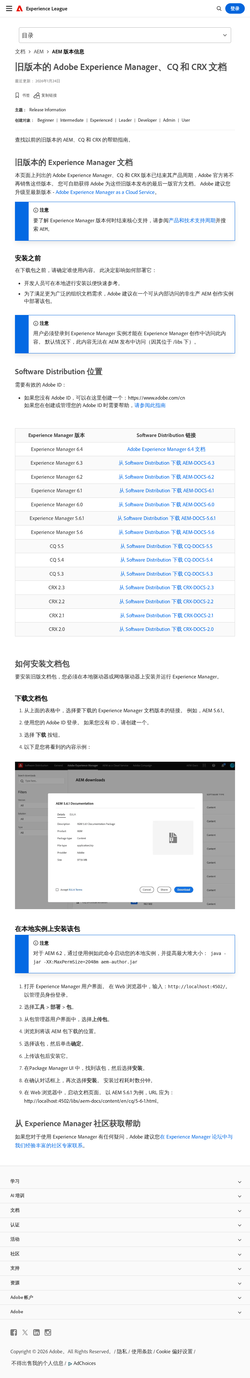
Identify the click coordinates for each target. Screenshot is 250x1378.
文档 (20, 51)
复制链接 (49, 95)
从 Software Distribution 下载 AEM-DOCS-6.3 (166, 462)
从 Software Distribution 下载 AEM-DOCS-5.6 (166, 532)
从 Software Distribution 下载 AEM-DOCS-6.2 (166, 476)
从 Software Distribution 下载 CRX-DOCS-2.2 (166, 601)
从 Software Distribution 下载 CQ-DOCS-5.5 (166, 546)
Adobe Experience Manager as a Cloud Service (105, 192)
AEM (39, 51)
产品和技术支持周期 (192, 220)
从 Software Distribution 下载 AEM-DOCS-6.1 (166, 490)
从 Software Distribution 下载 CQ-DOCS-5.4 (166, 559)
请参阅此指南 (150, 405)
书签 (26, 95)
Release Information (47, 110)
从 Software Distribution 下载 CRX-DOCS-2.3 (166, 587)
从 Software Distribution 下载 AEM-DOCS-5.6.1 (166, 518)
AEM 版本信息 (68, 51)
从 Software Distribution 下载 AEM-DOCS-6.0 (166, 504)
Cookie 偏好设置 (174, 1351)
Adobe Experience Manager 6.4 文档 (166, 449)
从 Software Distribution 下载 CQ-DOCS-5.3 (166, 573)
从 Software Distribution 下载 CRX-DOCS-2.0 (166, 629)
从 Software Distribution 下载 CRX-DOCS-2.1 (166, 615)
